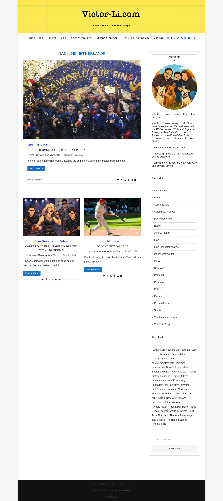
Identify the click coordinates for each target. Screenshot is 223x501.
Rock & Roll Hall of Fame (182, 406)
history (155, 376)
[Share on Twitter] (125, 179)
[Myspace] (182, 37)
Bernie (157, 197)
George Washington (185, 371)
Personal (159, 275)
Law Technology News (166, 247)
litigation (172, 389)
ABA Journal (161, 190)
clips (164, 358)
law (166, 385)
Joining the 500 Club (112, 246)
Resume (51, 37)
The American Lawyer (166, 317)
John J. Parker (162, 233)
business (165, 354)
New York (159, 268)
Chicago (156, 358)
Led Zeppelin (159, 389)
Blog (63, 37)
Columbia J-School (164, 211)
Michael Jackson (183, 393)
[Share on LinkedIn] (132, 179)
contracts (180, 363)
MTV (154, 398)
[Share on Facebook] (121, 179)
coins (171, 358)
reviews (176, 402)
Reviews (159, 296)
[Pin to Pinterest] (128, 179)
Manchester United (164, 254)
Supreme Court (185, 411)
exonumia (167, 371)
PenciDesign (125, 490)
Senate (156, 411)
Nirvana (182, 398)
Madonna (183, 389)
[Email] (189, 37)
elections (188, 367)
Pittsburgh (159, 282)
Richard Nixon (162, 303)
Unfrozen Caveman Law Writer (45, 155)
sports (172, 411)
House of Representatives (174, 376)
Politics (158, 289)
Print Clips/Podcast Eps (135, 37)
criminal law (158, 367)
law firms (174, 385)
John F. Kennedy (176, 380)
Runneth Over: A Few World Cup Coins (57, 149)
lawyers (185, 385)
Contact (158, 37)
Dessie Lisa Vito (163, 218)
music (161, 398)
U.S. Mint (157, 424)
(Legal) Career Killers (163, 349)
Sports (157, 310)
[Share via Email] (135, 179)
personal (156, 402)
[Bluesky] (185, 37)
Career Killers (161, 204)
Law (156, 240)
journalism (157, 385)
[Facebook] (171, 37)
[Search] (193, 37)
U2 (164, 424)
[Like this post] (118, 179)
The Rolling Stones (176, 420)
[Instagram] (174, 37)
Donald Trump (173, 367)
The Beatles (158, 420)
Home (31, 37)
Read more (35, 169)
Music (157, 261)
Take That (157, 415)
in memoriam (159, 380)
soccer (164, 411)
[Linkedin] (168, 37)
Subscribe (174, 448)
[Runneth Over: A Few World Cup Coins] (82, 99)
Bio (41, 37)
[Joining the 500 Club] (112, 217)
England (156, 371)
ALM (193, 349)
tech (166, 415)
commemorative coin (163, 363)
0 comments (36, 179)
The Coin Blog (162, 324)
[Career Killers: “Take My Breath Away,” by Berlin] (51, 217)
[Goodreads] (178, 37)
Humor (157, 226)
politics (166, 402)
